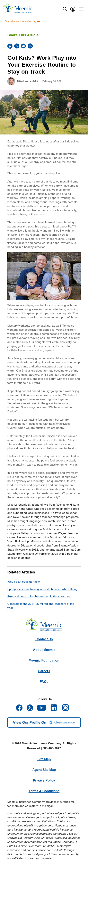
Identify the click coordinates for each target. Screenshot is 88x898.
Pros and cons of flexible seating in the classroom (39, 596)
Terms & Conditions (44, 791)
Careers (44, 671)
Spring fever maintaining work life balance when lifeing (42, 589)
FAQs (44, 681)
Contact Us (44, 639)
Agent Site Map (44, 769)
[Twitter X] (16, 46)
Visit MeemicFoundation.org (21, 21)
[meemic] (17, 8)
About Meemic (44, 650)
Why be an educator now (23, 581)
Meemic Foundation (44, 660)
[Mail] (23, 46)
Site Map (44, 759)
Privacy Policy (44, 780)
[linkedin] (30, 46)
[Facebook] (9, 46)
